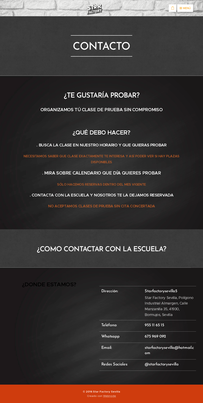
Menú (187, 8)
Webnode (109, 396)
